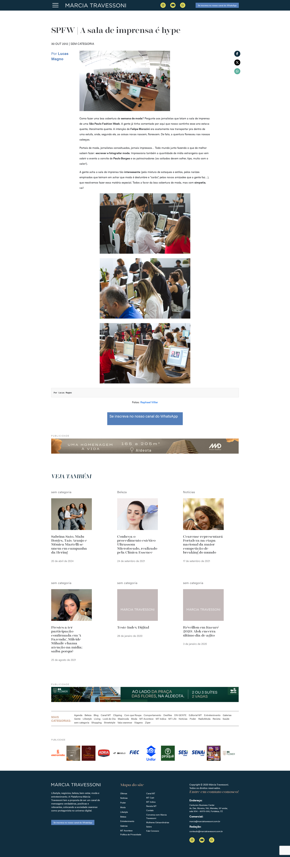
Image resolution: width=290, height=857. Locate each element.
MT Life (172, 718)
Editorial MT (195, 715)
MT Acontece (146, 718)
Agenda (78, 715)
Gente (77, 718)
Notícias (183, 718)
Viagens (138, 722)
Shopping (96, 722)
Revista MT (151, 806)
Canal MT (106, 715)
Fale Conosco (152, 830)
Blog (96, 715)
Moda (134, 718)
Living (97, 718)
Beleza (88, 715)
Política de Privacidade (130, 834)
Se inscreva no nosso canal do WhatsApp (217, 5)
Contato (150, 810)
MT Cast (150, 797)
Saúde (226, 718)
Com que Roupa (132, 715)
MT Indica (161, 718)
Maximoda (123, 718)
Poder (193, 718)
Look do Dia (109, 718)
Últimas (123, 793)
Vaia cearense (125, 722)
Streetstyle (109, 722)
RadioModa (204, 718)
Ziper (148, 722)
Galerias (227, 715)
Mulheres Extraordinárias (157, 822)
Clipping (117, 715)
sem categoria (81, 722)
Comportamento (152, 715)
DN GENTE (180, 715)
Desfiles (167, 715)
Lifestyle (87, 718)
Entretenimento (212, 715)
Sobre (149, 826)
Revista (216, 718)
